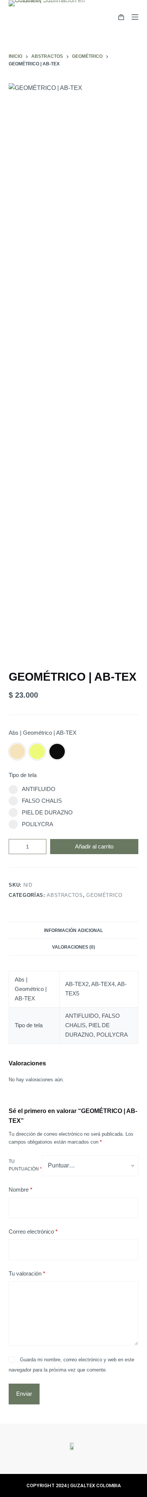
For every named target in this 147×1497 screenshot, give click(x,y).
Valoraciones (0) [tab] (73, 947)
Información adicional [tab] (73, 930)
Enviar (24, 1393)
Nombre (20, 1189)
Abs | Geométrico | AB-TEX (43, 732)
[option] (17, 751)
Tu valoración (27, 1273)
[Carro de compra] (121, 17)
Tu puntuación (25, 1165)
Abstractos (65, 895)
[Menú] (135, 17)
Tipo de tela (23, 775)
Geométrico (104, 895)
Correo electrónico (33, 1231)
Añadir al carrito (94, 846)
